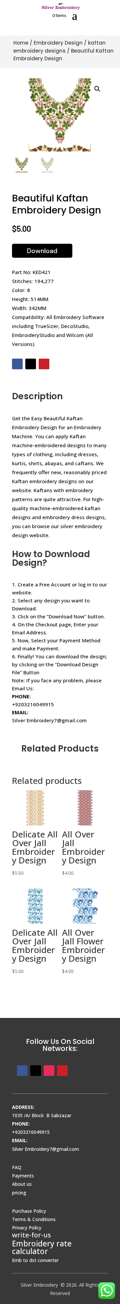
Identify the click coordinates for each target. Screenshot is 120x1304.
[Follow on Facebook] (17, 364)
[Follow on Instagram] (49, 1070)
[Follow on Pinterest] (44, 364)
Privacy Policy (26, 1227)
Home (20, 42)
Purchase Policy (29, 1211)
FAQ (16, 1167)
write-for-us (31, 1234)
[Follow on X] (30, 364)
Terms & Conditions (34, 1219)
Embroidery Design (58, 42)
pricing (19, 1192)
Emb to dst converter (35, 1260)
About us (22, 1184)
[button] (97, 89)
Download (42, 250)
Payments (23, 1175)
